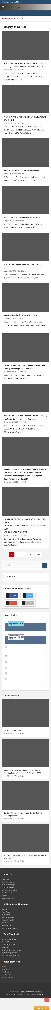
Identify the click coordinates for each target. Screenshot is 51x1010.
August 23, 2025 (10, 271)
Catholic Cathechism (9, 939)
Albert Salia (19, 70)
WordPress (40, 994)
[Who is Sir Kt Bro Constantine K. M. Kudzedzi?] (25, 199)
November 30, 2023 (11, 422)
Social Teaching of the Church (11, 950)
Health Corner (6, 925)
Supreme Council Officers (10, 890)
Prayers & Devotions (8, 942)
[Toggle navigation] (5, 13)
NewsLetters (6, 915)
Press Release (6, 912)
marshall (20, 173)
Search (44, 565)
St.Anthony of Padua (8, 945)
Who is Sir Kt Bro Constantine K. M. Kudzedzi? (22, 217)
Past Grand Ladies (8, 887)
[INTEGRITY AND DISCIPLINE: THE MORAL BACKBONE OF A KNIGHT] (25, 99)
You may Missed (11, 695)
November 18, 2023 (11, 482)
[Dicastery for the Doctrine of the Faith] (25, 297)
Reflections (5, 923)
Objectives (5, 879)
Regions (4, 895)
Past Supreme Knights (9, 885)
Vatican (4, 966)
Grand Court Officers (8, 893)
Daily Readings (7, 972)
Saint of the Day (7, 969)
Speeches (5, 909)
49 (31, 554)
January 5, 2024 (10, 318)
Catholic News (6, 974)
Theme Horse (17, 994)
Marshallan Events (8, 917)
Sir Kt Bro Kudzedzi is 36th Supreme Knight (21, 170)
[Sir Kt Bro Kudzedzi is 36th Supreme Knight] (25, 152)
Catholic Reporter (7, 977)
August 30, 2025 (10, 173)
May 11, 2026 (9, 70)
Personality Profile (8, 920)
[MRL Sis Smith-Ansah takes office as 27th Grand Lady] (25, 247)
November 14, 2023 (11, 535)
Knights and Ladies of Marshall (30, 992)
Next (38, 554)
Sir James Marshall (8, 882)
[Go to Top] (46, 999)
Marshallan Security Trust (10, 928)
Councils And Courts (8, 898)
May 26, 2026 (9, 734)
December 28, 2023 (11, 372)
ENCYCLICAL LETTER (12, 730)
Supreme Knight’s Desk (9, 953)
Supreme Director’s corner (10, 955)
